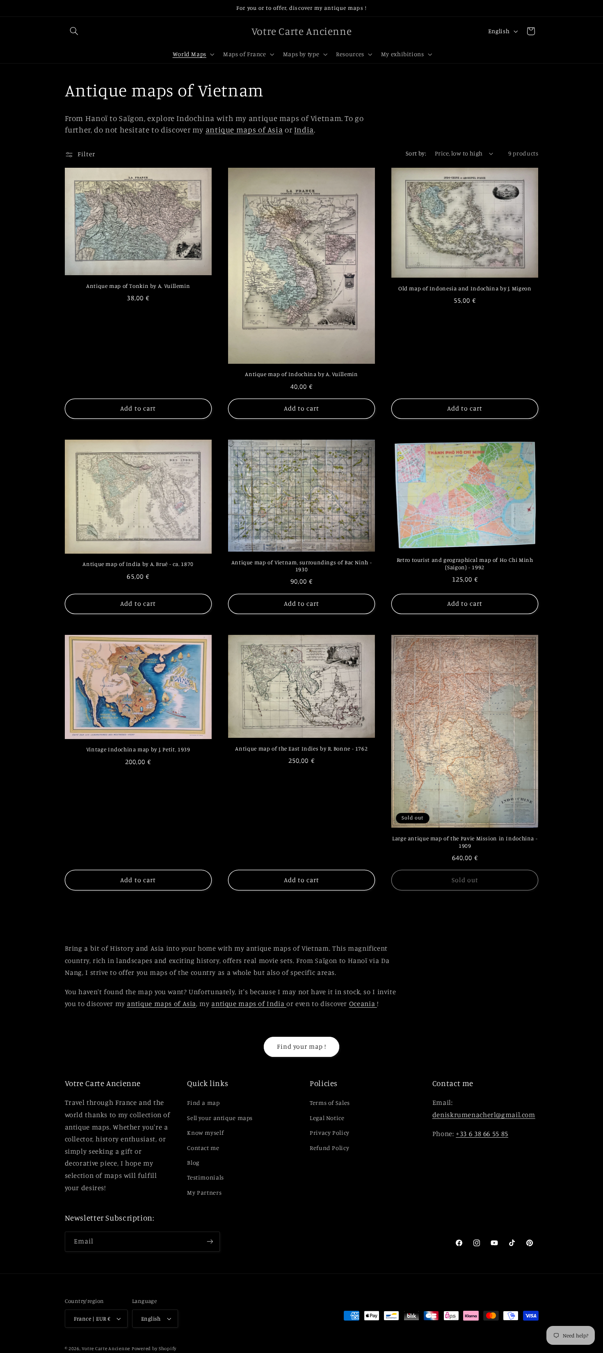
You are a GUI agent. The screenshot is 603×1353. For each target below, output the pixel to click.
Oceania (363, 1003)
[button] (74, 31)
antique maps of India (248, 1003)
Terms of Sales (330, 1102)
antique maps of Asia (244, 129)
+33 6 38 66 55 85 (482, 1133)
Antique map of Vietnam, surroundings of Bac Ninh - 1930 (301, 566)
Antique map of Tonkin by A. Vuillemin (138, 286)
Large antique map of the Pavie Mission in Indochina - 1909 (464, 842)
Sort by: (416, 153)
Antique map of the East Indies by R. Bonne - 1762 (301, 748)
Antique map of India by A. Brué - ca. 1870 (137, 564)
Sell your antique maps (220, 1117)
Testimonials (205, 1177)
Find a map (203, 1102)
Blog (193, 1162)
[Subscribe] (209, 1242)
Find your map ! (302, 1046)
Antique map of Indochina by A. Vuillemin (301, 374)
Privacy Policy (329, 1132)
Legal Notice (327, 1117)
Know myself (205, 1132)
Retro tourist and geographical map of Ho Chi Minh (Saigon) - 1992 (465, 563)
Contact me (203, 1147)
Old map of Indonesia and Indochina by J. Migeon (465, 288)
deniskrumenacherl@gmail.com (483, 1115)
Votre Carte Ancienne (106, 1348)
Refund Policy (329, 1147)
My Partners (204, 1192)
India (304, 129)
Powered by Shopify (154, 1348)
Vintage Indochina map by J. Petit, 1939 (138, 749)
